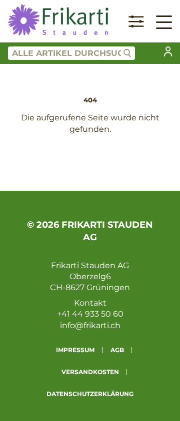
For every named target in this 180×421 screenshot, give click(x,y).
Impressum (75, 350)
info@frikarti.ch (90, 325)
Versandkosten (90, 372)
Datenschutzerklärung (90, 394)
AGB (117, 350)
